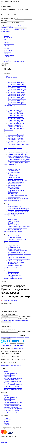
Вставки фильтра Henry (15, 126)
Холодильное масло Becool (16, 95)
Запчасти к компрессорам (16, 213)
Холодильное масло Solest (16, 102)
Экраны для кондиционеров (17, 239)
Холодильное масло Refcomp (17, 104)
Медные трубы (12, 219)
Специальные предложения (13, 278)
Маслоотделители (13, 272)
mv (14, 348)
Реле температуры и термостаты (18, 198)
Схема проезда (5, 31)
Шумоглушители (13, 188)
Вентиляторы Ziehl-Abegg (16, 135)
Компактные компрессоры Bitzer (18, 156)
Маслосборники (13, 273)
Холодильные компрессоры (13, 148)
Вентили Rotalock (13, 187)
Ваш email (4, 20)
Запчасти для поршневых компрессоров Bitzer (16, 205)
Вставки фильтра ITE (14, 125)
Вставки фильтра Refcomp (16, 118)
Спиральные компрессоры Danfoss (19, 161)
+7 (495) (6, 345)
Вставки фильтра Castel (15, 113)
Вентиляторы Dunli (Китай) (16, 141)
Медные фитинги (13, 221)
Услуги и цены (9, 44)
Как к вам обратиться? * (8, 15)
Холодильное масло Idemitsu (17, 89)
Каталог (6, 42)
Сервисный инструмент (15, 260)
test (2, 442)
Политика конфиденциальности (11, 365)
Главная (6, 36)
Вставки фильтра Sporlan (16, 128)
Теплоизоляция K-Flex (15, 229)
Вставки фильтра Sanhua (15, 115)
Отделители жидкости (15, 275)
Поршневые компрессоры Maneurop (19, 157)
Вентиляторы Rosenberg (15, 138)
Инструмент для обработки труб (18, 252)
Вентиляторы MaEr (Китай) (16, 139)
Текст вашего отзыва (24, 331)
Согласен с (15, 336)
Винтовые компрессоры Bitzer (17, 154)
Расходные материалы (11, 215)
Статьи (6, 421)
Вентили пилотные (14, 197)
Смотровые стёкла (14, 177)
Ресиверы (11, 277)
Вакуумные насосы (14, 246)
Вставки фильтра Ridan (15, 117)
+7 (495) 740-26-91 (6, 29)
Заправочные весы (14, 247)
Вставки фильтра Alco (15, 122)
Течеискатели (12, 263)
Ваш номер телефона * (8, 18)
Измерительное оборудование (17, 250)
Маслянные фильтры (14, 185)
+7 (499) (18, 345)
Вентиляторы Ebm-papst (15, 136)
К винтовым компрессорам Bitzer (18, 208)
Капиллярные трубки (14, 224)
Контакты (7, 39)
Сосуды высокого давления (13, 267)
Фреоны (7, 76)
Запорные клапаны (14, 169)
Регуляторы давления (14, 174)
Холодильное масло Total (16, 97)
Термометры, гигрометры (16, 262)
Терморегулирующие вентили (17, 180)
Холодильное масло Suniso (16, 94)
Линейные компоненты (11, 164)
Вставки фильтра (9, 105)
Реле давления (12, 175)
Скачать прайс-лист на (10, 300)
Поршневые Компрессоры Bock (18, 162)
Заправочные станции (15, 249)
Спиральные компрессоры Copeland (19, 159)
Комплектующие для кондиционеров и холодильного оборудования (19, 227)
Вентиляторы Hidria (14, 143)
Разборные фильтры (14, 172)
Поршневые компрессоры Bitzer (18, 153)
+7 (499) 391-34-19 (18, 29)
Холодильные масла (10, 77)
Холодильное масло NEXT (16, 92)
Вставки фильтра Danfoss (16, 123)
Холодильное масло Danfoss (17, 91)
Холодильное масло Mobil (16, 100)
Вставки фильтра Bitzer (15, 110)
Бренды (6, 423)
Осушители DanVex (14, 236)
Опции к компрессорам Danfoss (18, 211)
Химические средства (15, 265)
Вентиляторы (8, 130)
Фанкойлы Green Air (14, 237)
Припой (10, 223)
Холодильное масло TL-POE (17, 86)
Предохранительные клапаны (17, 195)
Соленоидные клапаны (15, 179)
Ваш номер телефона (24, 316)
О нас (6, 418)
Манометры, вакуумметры (16, 257)
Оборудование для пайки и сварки (19, 259)
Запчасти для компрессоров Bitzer (18, 210)
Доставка (7, 45)
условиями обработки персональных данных (15, 320)
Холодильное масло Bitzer (16, 82)
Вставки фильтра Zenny (15, 120)
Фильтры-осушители (14, 184)
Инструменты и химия (11, 241)
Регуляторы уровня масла (16, 190)
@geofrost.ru (19, 348)
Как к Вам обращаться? (8, 314)
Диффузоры (11, 146)
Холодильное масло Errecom (17, 99)
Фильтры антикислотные (16, 182)
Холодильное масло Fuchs (16, 84)
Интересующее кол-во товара (10, 22)
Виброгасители (13, 192)
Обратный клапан (13, 170)
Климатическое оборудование (13, 231)
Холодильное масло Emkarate (17, 87)
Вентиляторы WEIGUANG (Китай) (19, 144)
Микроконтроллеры (14, 193)
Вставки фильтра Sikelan (15, 112)
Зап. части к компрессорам (12, 200)
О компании (8, 37)
